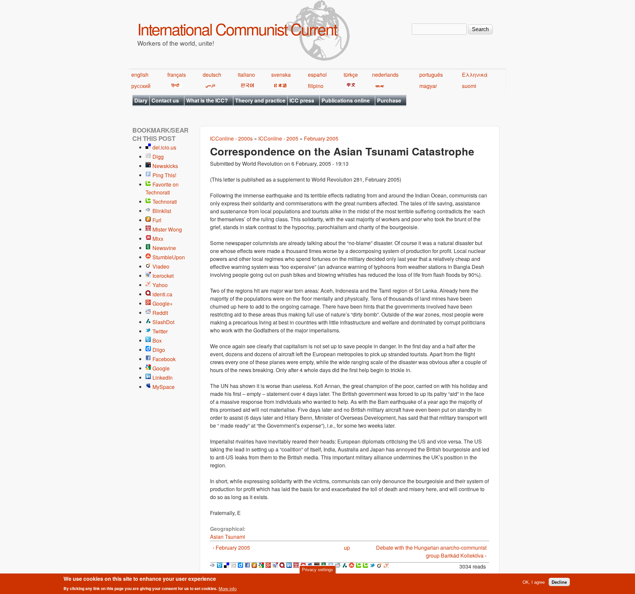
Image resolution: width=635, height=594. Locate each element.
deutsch (212, 74)
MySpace (163, 387)
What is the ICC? (207, 100)
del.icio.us (164, 147)
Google (161, 368)
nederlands (385, 74)
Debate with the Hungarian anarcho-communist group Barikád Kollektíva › (431, 551)
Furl (156, 220)
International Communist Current (237, 28)
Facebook (164, 359)
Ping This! (164, 175)
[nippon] (279, 86)
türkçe (351, 74)
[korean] (246, 86)
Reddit (160, 313)
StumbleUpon (168, 257)
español (317, 74)
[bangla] (378, 86)
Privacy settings (317, 569)
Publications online (345, 100)
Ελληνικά (474, 74)
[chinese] (350, 86)
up (347, 547)
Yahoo (160, 285)
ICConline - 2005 (278, 138)
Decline (559, 581)
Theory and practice (260, 100)
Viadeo (160, 266)
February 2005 (321, 138)
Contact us (165, 100)
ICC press (301, 100)
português (431, 74)
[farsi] (209, 86)
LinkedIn (162, 377)
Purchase (389, 100)
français (176, 74)
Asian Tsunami (227, 536)
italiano (246, 74)
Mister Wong (167, 229)
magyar (428, 86)
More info (227, 588)
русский (140, 86)
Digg (158, 156)
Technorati (164, 201)
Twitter (160, 331)
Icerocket (163, 275)
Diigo (158, 350)
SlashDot (163, 322)
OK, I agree (534, 581)
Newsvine (164, 248)
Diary (141, 100)
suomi (469, 86)
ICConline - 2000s (231, 138)
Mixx (157, 238)
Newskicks (165, 166)
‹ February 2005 (231, 547)
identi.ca (162, 294)
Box (157, 340)
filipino (315, 86)
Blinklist (161, 211)
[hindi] (174, 86)
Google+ (162, 303)
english (139, 74)
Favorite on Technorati (162, 188)
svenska (281, 74)
